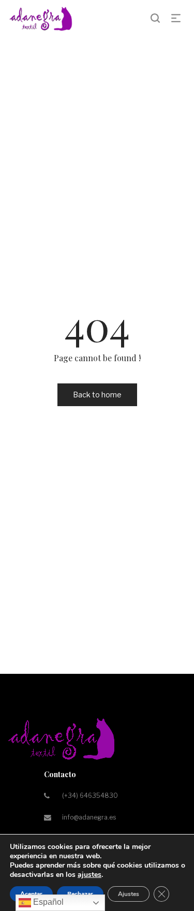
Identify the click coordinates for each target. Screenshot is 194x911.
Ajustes (128, 894)
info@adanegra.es (89, 817)
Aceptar (31, 894)
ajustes (89, 874)
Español (47, 902)
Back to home (97, 394)
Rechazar (80, 894)
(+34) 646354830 (90, 795)
